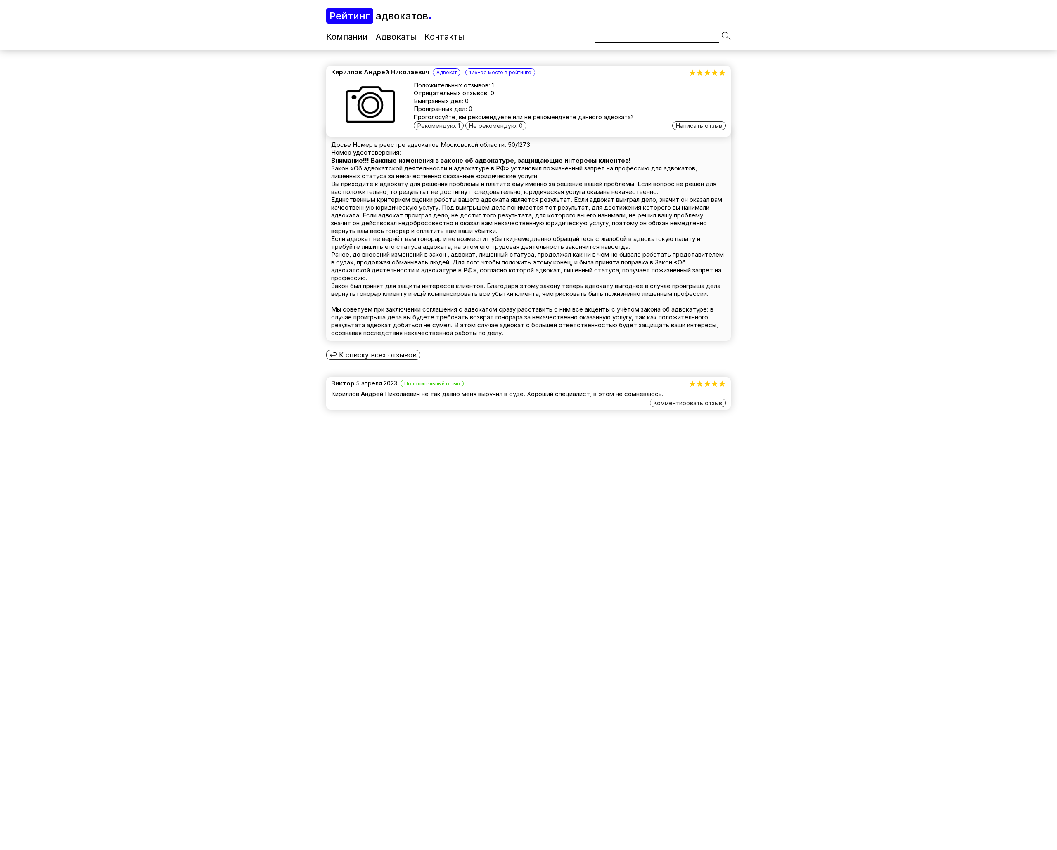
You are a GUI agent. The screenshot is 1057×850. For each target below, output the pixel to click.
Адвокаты (396, 37)
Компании (346, 37)
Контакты (444, 37)
